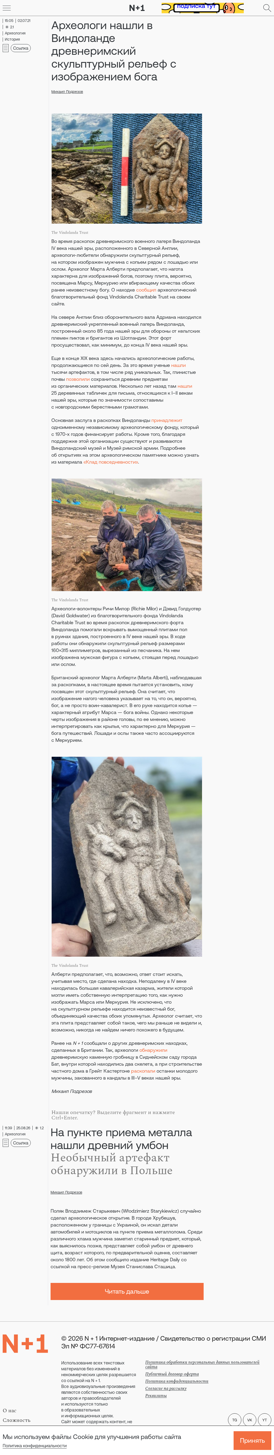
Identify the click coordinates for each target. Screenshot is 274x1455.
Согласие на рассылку (166, 1388)
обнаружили (153, 1050)
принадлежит (166, 420)
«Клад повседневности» (110, 462)
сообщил (146, 290)
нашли (178, 365)
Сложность (17, 1420)
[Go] (7, 8)
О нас (10, 1411)
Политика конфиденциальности (35, 1445)
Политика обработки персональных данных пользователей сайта (202, 1364)
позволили (78, 379)
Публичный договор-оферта (172, 1374)
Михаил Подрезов (67, 92)
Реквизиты (156, 1395)
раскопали (143, 1071)
